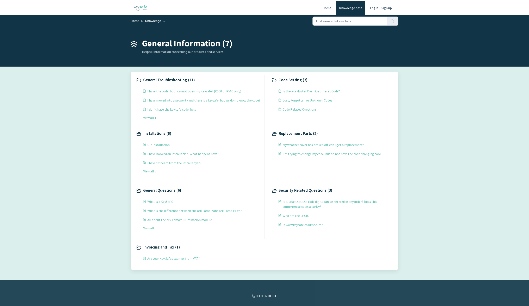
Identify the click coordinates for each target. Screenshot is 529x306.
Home (327, 8)
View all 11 (150, 118)
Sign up (386, 8)
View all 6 (149, 228)
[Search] (392, 21)
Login (374, 8)
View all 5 (149, 171)
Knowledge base (350, 8)
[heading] (199, 80)
